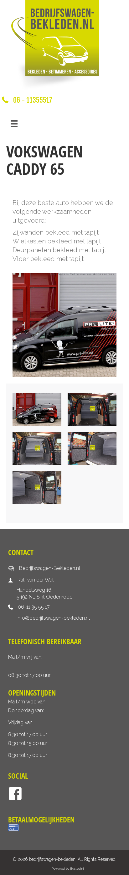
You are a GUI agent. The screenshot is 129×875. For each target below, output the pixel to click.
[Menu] (14, 123)
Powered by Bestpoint (68, 868)
